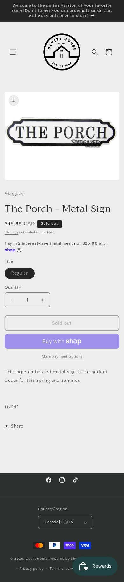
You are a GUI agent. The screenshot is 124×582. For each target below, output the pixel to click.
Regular (23, 274)
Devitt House (37, 559)
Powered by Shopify (66, 559)
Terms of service (64, 569)
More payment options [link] (62, 356)
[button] (13, 52)
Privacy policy (31, 569)
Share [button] (17, 426)
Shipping (11, 232)
